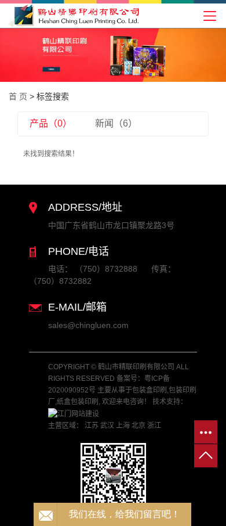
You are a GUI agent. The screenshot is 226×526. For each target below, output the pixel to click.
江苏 (92, 425)
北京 (138, 425)
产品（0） (51, 123)
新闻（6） (116, 123)
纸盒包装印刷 (78, 402)
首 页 (18, 96)
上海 (123, 425)
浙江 (154, 425)
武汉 (107, 425)
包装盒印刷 (149, 390)
